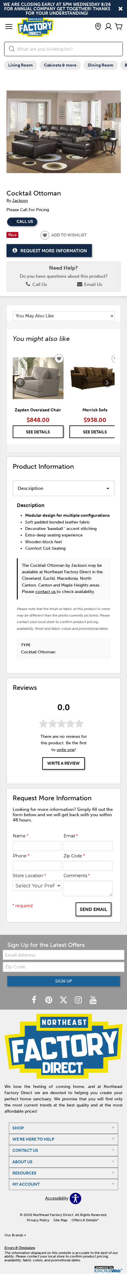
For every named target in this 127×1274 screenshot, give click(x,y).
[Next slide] (107, 382)
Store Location (29, 875)
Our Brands (15, 1235)
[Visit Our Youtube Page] (93, 1000)
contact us (46, 591)
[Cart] (119, 27)
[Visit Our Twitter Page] (64, 1000)
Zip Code (74, 856)
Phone (21, 856)
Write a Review (63, 763)
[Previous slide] (20, 382)
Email (71, 836)
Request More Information (53, 251)
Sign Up (63, 981)
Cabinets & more (60, 65)
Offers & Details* (85, 1220)
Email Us (92, 284)
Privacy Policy (38, 1220)
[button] (9, 27)
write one (66, 749)
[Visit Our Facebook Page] (34, 1000)
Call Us (25, 221)
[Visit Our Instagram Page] (79, 1000)
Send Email (93, 909)
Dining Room (100, 65)
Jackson (20, 200)
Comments (77, 875)
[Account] (108, 27)
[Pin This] (12, 236)
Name (20, 836)
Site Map (60, 1220)
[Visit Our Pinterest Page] (49, 1000)
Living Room (20, 65)
